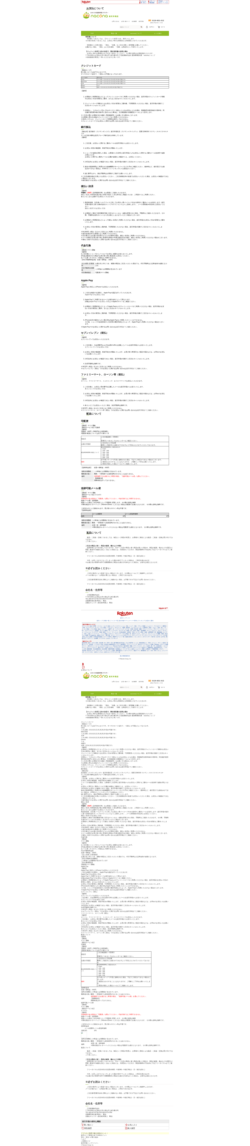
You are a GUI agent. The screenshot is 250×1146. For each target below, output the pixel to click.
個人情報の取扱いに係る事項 (110, 194)
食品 (99, 629)
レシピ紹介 (158, 33)
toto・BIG (153, 650)
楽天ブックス (136, 633)
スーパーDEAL (133, 620)
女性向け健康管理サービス (112, 644)
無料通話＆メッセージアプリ (124, 650)
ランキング (141, 620)
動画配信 (143, 650)
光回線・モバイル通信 (101, 630)
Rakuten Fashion (118, 646)
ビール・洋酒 (129, 629)
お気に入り (132, 1125)
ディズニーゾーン (147, 635)
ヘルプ (83, 1139)
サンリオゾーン (157, 635)
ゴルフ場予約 (129, 643)
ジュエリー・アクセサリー (154, 626)
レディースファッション (118, 626)
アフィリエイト (137, 646)
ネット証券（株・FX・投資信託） (153, 646)
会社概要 (134, 21)
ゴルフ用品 (125, 633)
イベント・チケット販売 (159, 643)
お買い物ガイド (125, 21)
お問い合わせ (115, 21)
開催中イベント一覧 (118, 637)
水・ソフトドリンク (118, 629)
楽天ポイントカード (93, 646)
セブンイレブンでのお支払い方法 (96, 347)
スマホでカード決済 (119, 647)
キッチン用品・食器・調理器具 (144, 632)
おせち (108, 638)
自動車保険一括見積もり (115, 649)
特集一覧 (106, 620)
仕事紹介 (148, 649)
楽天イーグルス (98, 652)
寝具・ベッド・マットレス (110, 632)
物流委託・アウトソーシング (129, 644)
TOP (92, 33)
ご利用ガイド (85, 1141)
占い (148, 650)
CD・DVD (133, 630)
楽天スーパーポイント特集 (145, 644)
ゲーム (149, 630)
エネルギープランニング (134, 647)
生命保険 (104, 649)
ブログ (161, 649)
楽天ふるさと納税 (87, 637)
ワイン (144, 629)
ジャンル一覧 (114, 620)
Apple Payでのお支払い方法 (95, 294)
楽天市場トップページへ (89, 1143)
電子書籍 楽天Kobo (119, 643)
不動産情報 (155, 649)
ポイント (144, 633)
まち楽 (165, 635)
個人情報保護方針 (125, 656)
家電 (128, 630)
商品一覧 (114, 33)
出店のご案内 (149, 620)
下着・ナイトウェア (88, 627)
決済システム (109, 647)
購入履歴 (131, 1128)
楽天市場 (141, 21)
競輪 (131, 646)
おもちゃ (154, 630)
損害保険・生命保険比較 (94, 649)
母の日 (153, 637)
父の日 (158, 637)
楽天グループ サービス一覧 (112, 652)
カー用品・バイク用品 (90, 629)
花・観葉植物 (158, 632)
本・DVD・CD (108, 643)
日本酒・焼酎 (138, 629)
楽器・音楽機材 (141, 630)
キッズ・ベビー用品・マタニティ (104, 627)
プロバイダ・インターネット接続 (105, 650)
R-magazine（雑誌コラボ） (97, 635)
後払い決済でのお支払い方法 (95, 208)
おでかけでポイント (106, 646)
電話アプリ (137, 650)
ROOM (84, 650)
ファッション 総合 (87, 626)
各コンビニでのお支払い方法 (95, 389)
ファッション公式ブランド (123, 635)
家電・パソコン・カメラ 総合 (101, 626)
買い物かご (88, 1125)
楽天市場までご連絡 (129, 121)
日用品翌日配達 (97, 637)
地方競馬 (126, 646)
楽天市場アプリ (123, 620)
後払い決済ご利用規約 (89, 194)
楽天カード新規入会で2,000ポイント (94, 1135)
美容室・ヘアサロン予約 (96, 644)
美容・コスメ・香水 (154, 627)
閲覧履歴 (88, 1128)
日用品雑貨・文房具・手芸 (127, 632)
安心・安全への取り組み (89, 1137)
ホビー (160, 630)
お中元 (163, 637)
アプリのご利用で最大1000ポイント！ (94, 1133)
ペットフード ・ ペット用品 (99, 633)
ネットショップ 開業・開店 (156, 633)
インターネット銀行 (128, 649)
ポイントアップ (136, 635)
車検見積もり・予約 (145, 643)
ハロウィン (90, 638)
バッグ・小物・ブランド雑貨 (137, 626)
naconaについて (136, 33)
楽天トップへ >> (125, 618)
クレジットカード (92, 647)
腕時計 (165, 626)
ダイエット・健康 (120, 627)
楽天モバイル (91, 650)
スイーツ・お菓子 (107, 629)
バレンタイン (138, 637)
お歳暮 (96, 638)
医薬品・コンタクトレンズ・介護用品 (137, 627)
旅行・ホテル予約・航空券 (95, 643)
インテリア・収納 (97, 632)
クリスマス (102, 638)
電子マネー (101, 647)
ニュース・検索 (140, 649)
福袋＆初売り (129, 637)
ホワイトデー (146, 637)
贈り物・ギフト (110, 635)
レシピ (136, 643)
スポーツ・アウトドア (114, 633)
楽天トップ (100, 620)
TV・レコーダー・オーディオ (117, 630)
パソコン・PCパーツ (153, 629)
